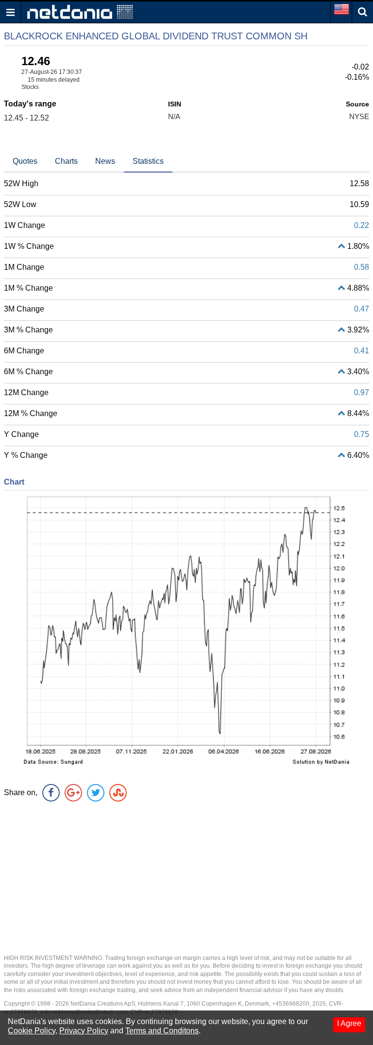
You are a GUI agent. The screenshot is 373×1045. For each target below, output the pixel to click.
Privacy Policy (83, 1031)
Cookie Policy (31, 1031)
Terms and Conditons (162, 1031)
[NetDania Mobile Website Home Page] (80, 11)
